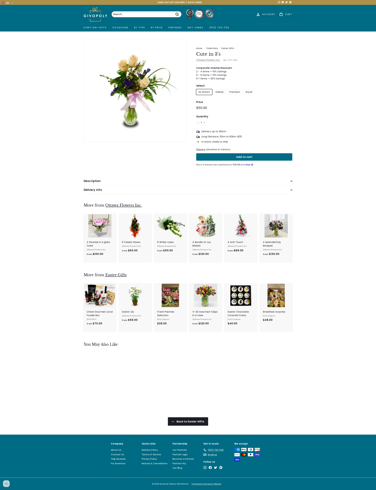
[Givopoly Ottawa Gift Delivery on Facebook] (210, 467)
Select (200, 85)
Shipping (200, 149)
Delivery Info (93, 190)
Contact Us (117, 454)
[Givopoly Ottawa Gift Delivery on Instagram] (205, 467)
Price (199, 102)
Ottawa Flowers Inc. (208, 60)
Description (92, 181)
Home (199, 48)
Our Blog (177, 467)
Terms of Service (151, 454)
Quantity (202, 116)
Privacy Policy (149, 458)
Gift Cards (195, 27)
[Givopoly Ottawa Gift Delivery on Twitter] (215, 467)
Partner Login (180, 454)
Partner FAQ (179, 463)
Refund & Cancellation (154, 463)
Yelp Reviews (118, 458)
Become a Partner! (183, 458)
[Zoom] (135, 90)
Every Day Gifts (95, 27)
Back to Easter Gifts (190, 421)
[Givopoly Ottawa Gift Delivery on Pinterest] (220, 467)
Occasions (120, 27)
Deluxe (219, 92)
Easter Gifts (227, 48)
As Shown (204, 92)
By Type (139, 27)
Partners (175, 27)
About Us (116, 449)
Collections (212, 48)
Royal (249, 92)
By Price (157, 27)
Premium (234, 92)
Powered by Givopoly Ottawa (206, 483)
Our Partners (180, 449)
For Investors (118, 463)
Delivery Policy (150, 449)
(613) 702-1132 (219, 27)
